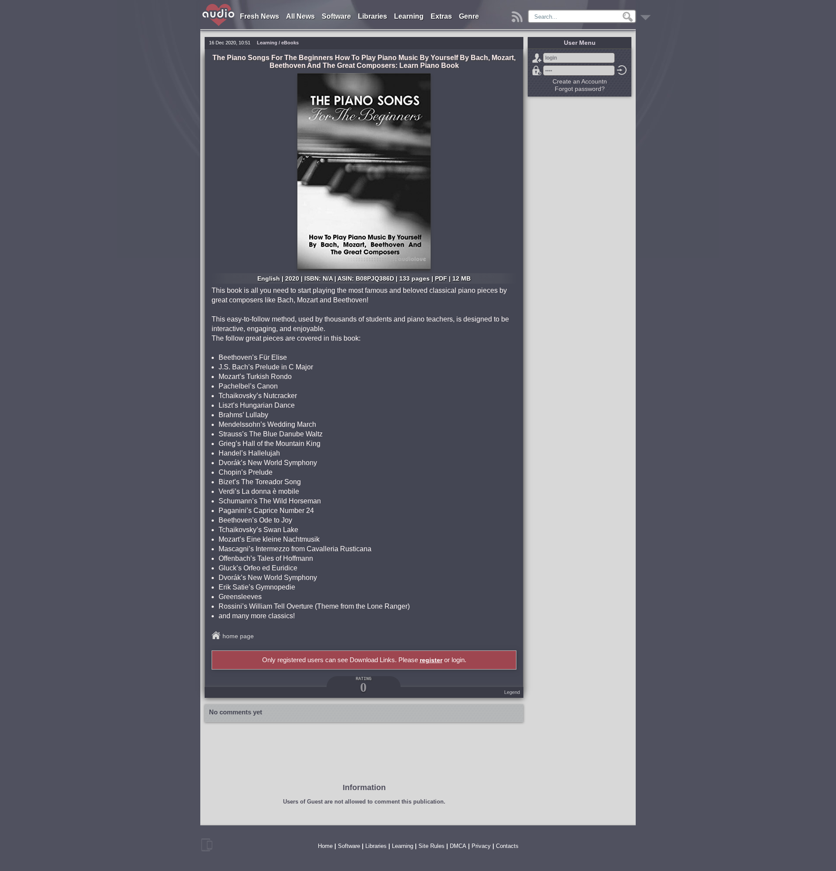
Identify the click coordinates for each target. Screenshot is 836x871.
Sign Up (537, 58)
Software (336, 16)
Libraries (372, 16)
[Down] (647, 14)
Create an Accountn (580, 81)
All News (300, 16)
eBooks (290, 42)
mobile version (206, 844)
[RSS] (518, 14)
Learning (409, 16)
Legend (512, 692)
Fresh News (259, 16)
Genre (469, 16)
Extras (441, 16)
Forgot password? (537, 70)
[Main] (218, 5)
